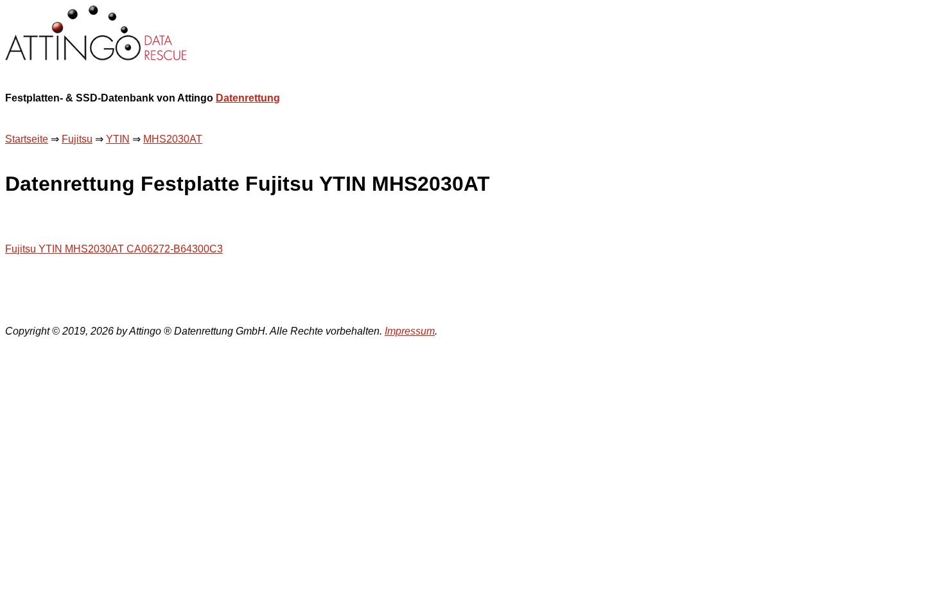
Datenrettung (248, 97)
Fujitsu (77, 139)
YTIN (118, 139)
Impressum (410, 331)
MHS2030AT (172, 139)
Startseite (26, 139)
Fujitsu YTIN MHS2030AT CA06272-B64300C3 (114, 248)
